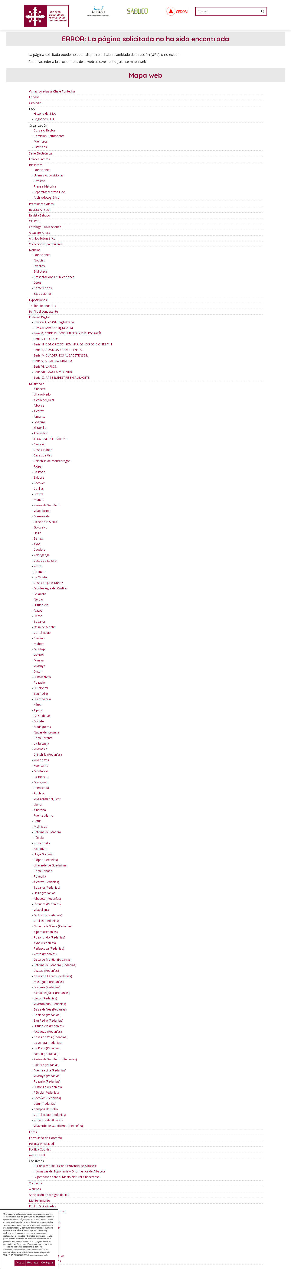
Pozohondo (42, 843)
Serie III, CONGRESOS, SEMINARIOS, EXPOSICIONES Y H (73, 344)
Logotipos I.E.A (44, 119)
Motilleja (40, 649)
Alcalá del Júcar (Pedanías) (52, 993)
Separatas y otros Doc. (49, 192)
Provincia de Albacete (48, 1120)
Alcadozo (40, 849)
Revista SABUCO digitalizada (53, 328)
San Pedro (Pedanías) (48, 1020)
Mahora (39, 644)
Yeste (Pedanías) (45, 954)
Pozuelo (39, 682)
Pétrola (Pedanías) (46, 1092)
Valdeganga (42, 555)
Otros (38, 282)
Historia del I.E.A (45, 113)
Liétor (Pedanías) (45, 998)
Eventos (39, 266)
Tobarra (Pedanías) (47, 887)
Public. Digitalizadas (42, 1206)
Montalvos (41, 771)
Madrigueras (42, 727)
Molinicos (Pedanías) (48, 915)
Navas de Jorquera (46, 732)
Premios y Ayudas (41, 204)
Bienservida (42, 516)
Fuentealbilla (42, 699)
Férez (37, 705)
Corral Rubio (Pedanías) (50, 1115)
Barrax (38, 538)
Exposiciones (43, 294)
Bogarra (39, 422)
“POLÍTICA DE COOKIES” (15, 1255)
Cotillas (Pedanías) (46, 921)
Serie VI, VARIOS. (45, 366)
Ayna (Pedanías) (45, 943)
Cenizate (40, 638)
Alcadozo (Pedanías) (48, 1031)
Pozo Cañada (43, 871)
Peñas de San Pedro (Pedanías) (55, 1059)
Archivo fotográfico (42, 238)
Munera (39, 500)
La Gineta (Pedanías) (48, 1043)
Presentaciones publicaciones (54, 277)
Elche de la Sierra (45, 522)
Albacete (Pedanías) (47, 899)
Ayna (37, 544)
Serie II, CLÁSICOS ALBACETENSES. (58, 350)
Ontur (38, 671)
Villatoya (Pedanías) (47, 1076)
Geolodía (35, 103)
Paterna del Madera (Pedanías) (55, 965)
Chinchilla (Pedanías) (48, 754)
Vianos (38, 804)
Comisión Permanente (49, 136)
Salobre (39, 477)
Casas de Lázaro (45, 561)
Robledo (39, 793)
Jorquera (39, 572)
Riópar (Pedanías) (46, 860)
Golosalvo (41, 527)
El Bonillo (40, 428)
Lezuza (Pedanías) (46, 971)
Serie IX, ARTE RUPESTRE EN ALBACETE (61, 377)
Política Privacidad (41, 1144)
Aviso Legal (37, 1155)
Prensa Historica (45, 186)
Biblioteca (36, 165)
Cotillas (39, 489)
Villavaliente (42, 910)
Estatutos (40, 147)
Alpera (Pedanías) (46, 932)
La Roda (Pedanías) (47, 1048)
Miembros (41, 141)
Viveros (39, 655)
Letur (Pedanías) (45, 1104)
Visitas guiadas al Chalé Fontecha (52, 91)
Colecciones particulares (45, 244)
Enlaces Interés (39, 159)
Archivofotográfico (46, 197)
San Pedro (41, 694)
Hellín (37, 533)
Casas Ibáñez (43, 450)
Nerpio (38, 599)
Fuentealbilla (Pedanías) (50, 1070)
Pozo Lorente (43, 738)
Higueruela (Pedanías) (49, 1026)
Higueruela (41, 605)
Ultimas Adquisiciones (49, 175)
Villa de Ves (41, 760)
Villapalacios (42, 511)
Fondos (34, 97)
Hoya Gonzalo (43, 854)
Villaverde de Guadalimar (51, 865)
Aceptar (20, 1262)
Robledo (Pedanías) (47, 1015)
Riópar (38, 466)
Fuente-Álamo (43, 815)
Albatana (40, 810)
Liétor (38, 616)
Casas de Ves (43, 455)
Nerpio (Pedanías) (46, 1054)
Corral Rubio (42, 633)
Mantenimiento (39, 1200)
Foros (33, 1132)
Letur (37, 821)
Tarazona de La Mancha (50, 439)
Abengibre (41, 433)
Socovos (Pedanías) (47, 1098)
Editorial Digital (39, 317)
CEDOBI (34, 221)
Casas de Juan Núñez (48, 583)
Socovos (40, 483)
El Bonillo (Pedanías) (48, 1087)
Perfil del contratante (43, 311)
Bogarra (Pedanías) (47, 987)
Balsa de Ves (42, 716)
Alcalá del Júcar (44, 400)
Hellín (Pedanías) (45, 893)
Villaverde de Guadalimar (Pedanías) (58, 1126)
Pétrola (39, 838)
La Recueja (41, 743)
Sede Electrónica (40, 153)
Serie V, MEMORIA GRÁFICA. (53, 361)
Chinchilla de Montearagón (52, 461)
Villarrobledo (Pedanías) (50, 1004)
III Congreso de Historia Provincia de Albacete (65, 1166)
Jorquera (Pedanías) (47, 904)
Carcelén (40, 444)
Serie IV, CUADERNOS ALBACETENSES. (61, 355)
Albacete (40, 389)
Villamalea (41, 749)
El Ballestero (42, 677)
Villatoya (39, 666)
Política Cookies (40, 1149)
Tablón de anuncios (42, 306)
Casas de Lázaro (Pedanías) (53, 976)
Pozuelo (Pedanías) (47, 1081)
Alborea (39, 405)
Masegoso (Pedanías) (49, 982)
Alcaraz (39, 411)
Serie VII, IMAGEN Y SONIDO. (54, 372)
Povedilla (40, 876)
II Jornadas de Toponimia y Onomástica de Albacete (69, 1171)
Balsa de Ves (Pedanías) (50, 1009)
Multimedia (36, 384)
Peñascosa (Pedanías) (49, 948)
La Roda (39, 472)
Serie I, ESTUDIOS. (46, 339)
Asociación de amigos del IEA (49, 1195)
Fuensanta (41, 766)
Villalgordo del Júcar (47, 799)
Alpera (38, 710)
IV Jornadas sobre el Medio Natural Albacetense (66, 1177)
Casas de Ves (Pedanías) (50, 1037)
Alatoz (38, 610)
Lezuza (38, 494)
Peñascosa (41, 788)
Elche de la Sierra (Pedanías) (53, 926)
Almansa (40, 416)
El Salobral (41, 688)
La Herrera (41, 777)
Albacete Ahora (39, 233)
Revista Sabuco (39, 215)
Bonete (39, 721)
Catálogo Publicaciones (45, 227)
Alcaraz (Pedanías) (46, 882)
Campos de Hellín (46, 1109)
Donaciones (42, 170)
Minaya (39, 660)
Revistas (39, 181)
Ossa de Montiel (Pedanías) (53, 959)
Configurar (47, 1262)
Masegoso (41, 782)
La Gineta (40, 577)
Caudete (39, 549)
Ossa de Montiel (45, 627)
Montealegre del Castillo (50, 588)
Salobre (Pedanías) (46, 1065)
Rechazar (33, 1262)
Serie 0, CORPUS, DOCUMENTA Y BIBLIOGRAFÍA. (68, 333)
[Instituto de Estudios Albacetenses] (46, 16)
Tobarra (39, 621)
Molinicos (40, 826)
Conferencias (43, 288)
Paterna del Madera (47, 832)
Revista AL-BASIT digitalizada (54, 322)
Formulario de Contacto (45, 1138)
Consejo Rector (44, 130)
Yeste (37, 566)
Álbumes (35, 1189)
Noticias (34, 250)
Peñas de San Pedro (48, 505)
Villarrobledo (42, 394)
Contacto (35, 1183)
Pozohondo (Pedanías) (49, 937)
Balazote (40, 594)
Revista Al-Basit (39, 210)
